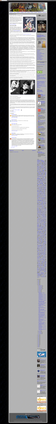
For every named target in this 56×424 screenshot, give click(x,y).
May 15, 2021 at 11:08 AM (14, 117)
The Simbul (42, 258)
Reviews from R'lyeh (40, 108)
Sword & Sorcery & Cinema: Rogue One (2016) (41, 319)
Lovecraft (39, 218)
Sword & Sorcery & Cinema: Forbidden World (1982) (41, 301)
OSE (44, 234)
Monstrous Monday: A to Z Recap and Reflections (42, 326)
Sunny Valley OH (43, 252)
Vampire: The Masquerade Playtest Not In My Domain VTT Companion (41, 81)
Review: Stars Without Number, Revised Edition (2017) (41, 312)
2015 (38, 339)
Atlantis (40, 169)
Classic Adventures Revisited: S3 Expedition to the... (42, 316)
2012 (38, 342)
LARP (41, 216)
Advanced (38, 166)
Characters (18, 12)
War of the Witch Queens (40, 58)
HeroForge (43, 206)
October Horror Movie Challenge (40, 53)
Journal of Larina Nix (40, 213)
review (42, 241)
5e (45, 163)
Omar (41, 232)
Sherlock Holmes (38, 247)
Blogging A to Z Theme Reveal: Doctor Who (42, 370)
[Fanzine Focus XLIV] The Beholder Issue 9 (43, 109)
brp (42, 175)
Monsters (28, 12)
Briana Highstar (40, 175)
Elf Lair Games (44, 195)
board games (41, 174)
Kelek (40, 214)
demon (45, 187)
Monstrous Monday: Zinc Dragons (42, 300)
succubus (38, 252)
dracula (41, 191)
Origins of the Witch (41, 234)
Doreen (42, 190)
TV (40, 262)
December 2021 (40, 285)
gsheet (44, 204)
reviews (45, 241)
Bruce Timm (44, 175)
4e (43, 163)
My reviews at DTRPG (39, 90)
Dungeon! (38, 194)
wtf (41, 275)
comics (45, 182)
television (38, 257)
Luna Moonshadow (43, 218)
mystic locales (39, 227)
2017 (38, 337)
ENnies (42, 196)
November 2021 (40, 286)
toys (45, 260)
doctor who (38, 190)
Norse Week (42, 230)
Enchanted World (39, 196)
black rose (45, 172)
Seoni (43, 245)
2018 (38, 336)
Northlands (45, 230)
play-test (39, 237)
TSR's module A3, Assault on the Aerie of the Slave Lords (43, 139)
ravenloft (41, 239)
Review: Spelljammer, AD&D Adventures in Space (41, 304)
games (38, 202)
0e (41, 162)
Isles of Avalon (39, 212)
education (38, 195)
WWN (43, 275)
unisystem (39, 263)
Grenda (38, 204)
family (44, 197)
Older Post (33, 150)
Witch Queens (40, 12)
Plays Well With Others (39, 55)
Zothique (38, 277)
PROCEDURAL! (39, 87)
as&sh (38, 169)
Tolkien (37, 260)
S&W (39, 243)
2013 (38, 341)
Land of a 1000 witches (42, 215)
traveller (39, 261)
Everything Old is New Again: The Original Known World (42, 323)
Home (23, 150)
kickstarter (43, 214)
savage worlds (40, 244)
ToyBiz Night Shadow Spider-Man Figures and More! (43, 95)
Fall (42, 197)
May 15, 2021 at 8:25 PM (14, 135)
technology (44, 256)
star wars (39, 251)
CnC (38, 181)
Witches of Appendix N (39, 59)
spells (41, 250)
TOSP (41, 260)
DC (42, 187)
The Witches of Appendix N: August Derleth (43, 364)
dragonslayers (41, 193)
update (43, 263)
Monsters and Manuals (40, 126)
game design (43, 201)
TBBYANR (39, 256)
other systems (44, 235)
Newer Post (11, 150)
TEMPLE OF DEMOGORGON (41, 101)
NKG (43, 229)
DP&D (38, 191)
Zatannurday (43, 276)
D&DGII (43, 185)
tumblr (38, 262)
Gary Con (45, 202)
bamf (40, 170)
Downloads (22, 12)
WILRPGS (41, 271)
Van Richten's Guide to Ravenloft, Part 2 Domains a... (42, 296)
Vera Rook (42, 266)
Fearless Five (39, 198)
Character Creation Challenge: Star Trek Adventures (42, 329)
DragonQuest (43, 192)
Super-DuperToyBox (40, 94)
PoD (42, 237)
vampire (45, 264)
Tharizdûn (44, 257)
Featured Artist (43, 198)
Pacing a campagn (43, 132)
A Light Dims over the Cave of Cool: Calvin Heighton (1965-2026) (42, 376)
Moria (41, 225)
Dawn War (40, 187)
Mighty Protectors (41, 222)
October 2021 (40, 287)
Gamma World (41, 202)
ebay (40, 194)
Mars (42, 220)
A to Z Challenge (41, 165)
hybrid (41, 209)
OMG (43, 232)
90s (37, 165)
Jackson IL (44, 212)
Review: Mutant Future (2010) (41, 313)
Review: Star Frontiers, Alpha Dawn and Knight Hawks (41, 315)
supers (39, 253)
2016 (38, 338)
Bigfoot (39, 172)
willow (38, 271)
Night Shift (39, 229)
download (44, 190)
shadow (45, 245)
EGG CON (41, 195)
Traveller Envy (43, 261)
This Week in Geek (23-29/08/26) (43, 145)
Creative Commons (40, 185)
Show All (45, 157)
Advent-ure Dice (43, 166)
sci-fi (43, 244)
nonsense (39, 230)
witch (45, 271)
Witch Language (41, 272)
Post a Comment (13, 147)
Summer (40, 252)
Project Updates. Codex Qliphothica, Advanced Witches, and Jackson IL (41, 36)
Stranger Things (43, 251)
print (44, 237)
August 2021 (40, 289)
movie (44, 225)
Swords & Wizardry (42, 254)
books (45, 174)
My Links (32, 12)
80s (44, 164)
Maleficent (38, 220)
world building (39, 274)
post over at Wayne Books (17, 30)
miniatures (45, 222)
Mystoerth (35, 12)
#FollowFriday (38, 161)
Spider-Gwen (44, 250)
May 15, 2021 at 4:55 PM (14, 121)
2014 (38, 340)
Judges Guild (44, 213)
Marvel (44, 220)
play (45, 236)
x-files (45, 275)
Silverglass (42, 247)
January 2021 (40, 333)
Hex (45, 206)
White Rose (38, 270)
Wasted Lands (42, 268)
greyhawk (41, 204)
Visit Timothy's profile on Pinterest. (41, 64)
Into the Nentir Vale (40, 211)
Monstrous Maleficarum (39, 224)
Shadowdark (44, 246)
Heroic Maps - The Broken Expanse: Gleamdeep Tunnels (41, 85)
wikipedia (44, 270)
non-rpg (45, 229)
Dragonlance (39, 192)
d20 (45, 185)
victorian (45, 266)
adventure (38, 167)
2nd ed (38, 163)
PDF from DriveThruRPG (13, 24)
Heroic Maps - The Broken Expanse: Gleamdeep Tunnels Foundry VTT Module (41, 83)
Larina (38, 216)
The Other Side (38, 67)
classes (44, 180)
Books (15, 12)
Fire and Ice (40, 199)
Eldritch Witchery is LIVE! (43, 359)
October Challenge (39, 231)
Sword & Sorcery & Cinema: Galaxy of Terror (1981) (41, 309)
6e (40, 164)
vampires (45, 265)
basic (43, 170)
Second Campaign (39, 245)
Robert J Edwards (14, 123)
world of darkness (44, 274)
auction (43, 169)
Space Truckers (41, 249)
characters (44, 178)
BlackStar (42, 173)
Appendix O (11, 12)
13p (43, 162)
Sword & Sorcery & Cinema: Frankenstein (41, 293)
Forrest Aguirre (13, 114)
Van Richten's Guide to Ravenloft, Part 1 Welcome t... (42, 299)
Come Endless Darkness (40, 182)
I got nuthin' (44, 209)
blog (45, 173)
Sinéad (45, 247)
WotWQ (39, 275)
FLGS (42, 199)
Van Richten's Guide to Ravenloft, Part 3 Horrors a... (42, 294)
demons (39, 188)
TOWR (43, 260)
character (38, 178)
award (38, 170)
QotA (40, 238)
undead (45, 262)
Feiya (37, 199)
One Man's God (39, 54)
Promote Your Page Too (39, 68)
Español (38, 197)
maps (40, 220)
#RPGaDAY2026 (38, 162)
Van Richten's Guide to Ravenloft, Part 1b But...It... (42, 297)
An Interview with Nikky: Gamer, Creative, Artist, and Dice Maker (41, 152)
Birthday (42, 172)
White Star (41, 270)
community (41, 183)
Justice (37, 214)
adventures (42, 167)
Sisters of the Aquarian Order (41, 248)
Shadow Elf (39, 246)
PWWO (38, 238)
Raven (37, 239)
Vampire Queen (41, 265)
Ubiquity (42, 262)
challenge (43, 177)
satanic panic (44, 243)
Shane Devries (13, 137)
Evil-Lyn (40, 197)
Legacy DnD (44, 216)
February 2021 (40, 332)
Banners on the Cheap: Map (40, 91)
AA (45, 165)
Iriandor (44, 211)
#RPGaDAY (43, 161)
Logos (25, 12)
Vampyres (39, 266)
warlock (38, 268)
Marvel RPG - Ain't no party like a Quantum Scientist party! (43, 102)
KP (37, 215)
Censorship (38, 177)
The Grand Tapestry (40, 115)
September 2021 (40, 288)
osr (37, 235)
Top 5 (39, 260)
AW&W (45, 169)
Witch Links (44, 12)
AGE (45, 167)
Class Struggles (40, 180)
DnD (44, 189)
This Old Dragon (42, 259)
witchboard (44, 272)
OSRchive (41, 235)
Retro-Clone (38, 241)
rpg (41, 242)
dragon (44, 191)
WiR (43, 271)
